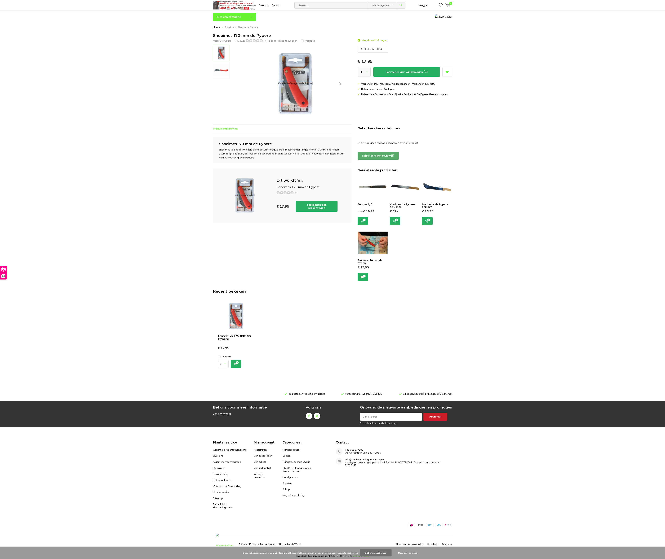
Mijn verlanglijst (262, 467)
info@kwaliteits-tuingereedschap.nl (364, 459)
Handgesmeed (290, 477)
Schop (286, 489)
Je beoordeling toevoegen (282, 40)
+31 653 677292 (354, 449)
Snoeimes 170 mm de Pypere (234, 337)
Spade (286, 455)
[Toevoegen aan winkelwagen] (236, 364)
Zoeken (401, 5)
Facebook (309, 416)
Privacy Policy (220, 474)
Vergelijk (227, 356)
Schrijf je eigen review (376, 155)
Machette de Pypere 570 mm (435, 206)
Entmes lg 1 (365, 204)
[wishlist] (441, 5)
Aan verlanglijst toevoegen (447, 72)
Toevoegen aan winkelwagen (317, 206)
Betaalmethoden (222, 480)
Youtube (317, 416)
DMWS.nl (296, 543)
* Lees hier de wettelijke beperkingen (379, 423)
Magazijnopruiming (293, 495)
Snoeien (287, 483)
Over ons (264, 5)
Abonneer (435, 416)
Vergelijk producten (259, 475)
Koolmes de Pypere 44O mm (402, 206)
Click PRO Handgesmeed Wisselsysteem (296, 469)
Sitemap (218, 498)
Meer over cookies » (408, 553)
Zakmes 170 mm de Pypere (370, 262)
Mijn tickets (260, 461)
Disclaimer (219, 467)
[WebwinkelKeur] (224, 544)
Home (216, 27)
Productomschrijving (225, 128)
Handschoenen (291, 449)
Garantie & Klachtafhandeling (230, 449)
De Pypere (225, 40)
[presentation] (340, 83)
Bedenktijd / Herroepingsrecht (223, 506)
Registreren (260, 449)
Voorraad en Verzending (227, 486)
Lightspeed (270, 543)
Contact (276, 5)
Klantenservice (221, 492)
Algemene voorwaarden (227, 461)
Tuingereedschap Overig (296, 461)
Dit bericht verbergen (375, 553)
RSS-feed (432, 543)
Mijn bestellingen (263, 455)
